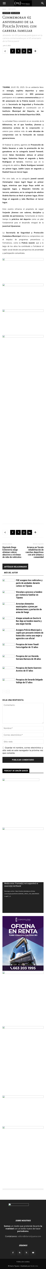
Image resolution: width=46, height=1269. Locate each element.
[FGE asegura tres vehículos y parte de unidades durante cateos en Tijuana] (8, 583)
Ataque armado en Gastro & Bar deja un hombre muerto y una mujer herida (29, 621)
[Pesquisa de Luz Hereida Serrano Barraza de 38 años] (8, 659)
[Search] (42, 3)
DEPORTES (12, 9)
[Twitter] (18, 51)
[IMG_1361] (23, 829)
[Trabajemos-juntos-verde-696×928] (23, 1128)
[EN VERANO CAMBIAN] (23, 973)
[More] (35, 51)
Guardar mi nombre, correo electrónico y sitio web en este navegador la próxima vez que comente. (22, 750)
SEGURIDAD (15, 13)
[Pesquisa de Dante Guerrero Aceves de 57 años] (8, 671)
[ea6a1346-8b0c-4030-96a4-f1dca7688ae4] (23, 1027)
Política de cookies (23, 1262)
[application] (23, 897)
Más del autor (11, 572)
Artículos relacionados (15, 567)
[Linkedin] (29, 51)
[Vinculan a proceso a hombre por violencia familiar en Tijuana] (8, 595)
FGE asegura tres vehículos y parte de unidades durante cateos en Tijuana (29, 583)
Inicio (4, 9)
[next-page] (7, 691)
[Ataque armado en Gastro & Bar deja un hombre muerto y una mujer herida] (8, 621)
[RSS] (19, 1252)
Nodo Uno (34, 1266)
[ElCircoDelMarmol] (23, 1097)
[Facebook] (12, 51)
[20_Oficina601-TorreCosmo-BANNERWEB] (23, 970)
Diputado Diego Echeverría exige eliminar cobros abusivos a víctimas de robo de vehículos (11, 552)
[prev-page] (4, 691)
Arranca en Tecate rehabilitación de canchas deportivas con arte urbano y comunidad (35, 552)
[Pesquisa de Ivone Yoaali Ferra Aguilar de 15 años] (8, 647)
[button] (4, 3)
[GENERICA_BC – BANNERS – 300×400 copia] (20, 780)
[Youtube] (33, 1252)
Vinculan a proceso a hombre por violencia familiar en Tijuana (29, 595)
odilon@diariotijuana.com (29, 1236)
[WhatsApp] (23, 51)
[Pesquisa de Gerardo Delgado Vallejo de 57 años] (8, 682)
